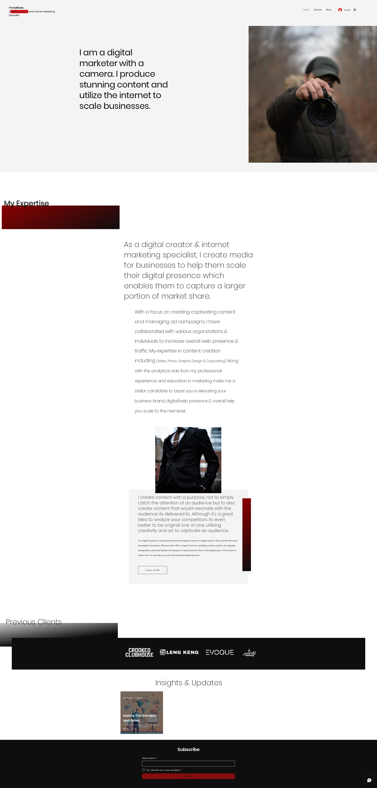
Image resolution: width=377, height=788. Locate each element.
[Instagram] (354, 9)
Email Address (149, 757)
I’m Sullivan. (16, 7)
